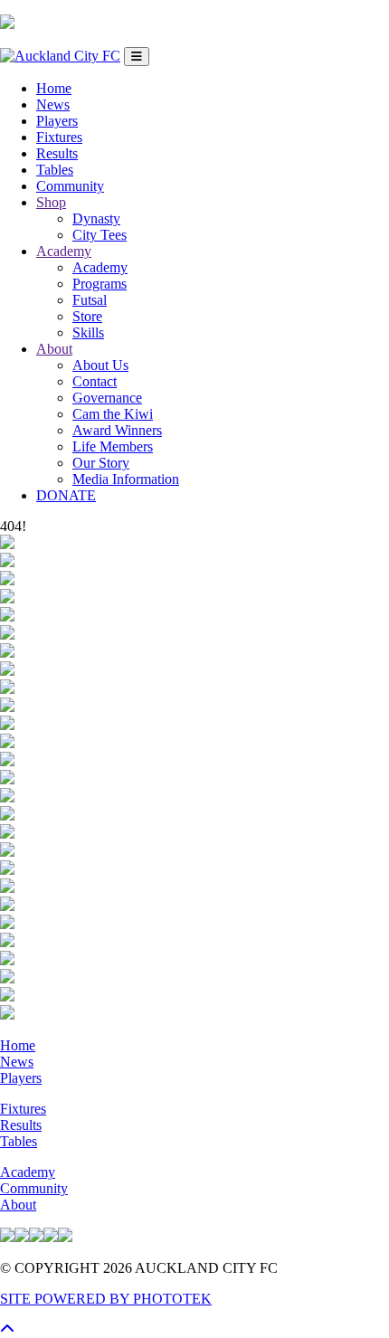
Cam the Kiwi (112, 414)
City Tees (99, 234)
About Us (100, 365)
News (53, 104)
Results (57, 153)
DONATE (66, 495)
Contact (94, 381)
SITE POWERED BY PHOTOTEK (106, 1298)
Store (87, 316)
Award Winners (117, 430)
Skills (88, 332)
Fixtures (59, 137)
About (54, 348)
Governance (107, 397)
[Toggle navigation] (136, 56)
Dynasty (96, 218)
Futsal (89, 300)
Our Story (100, 462)
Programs (99, 283)
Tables (54, 169)
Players (57, 120)
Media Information (125, 479)
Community (70, 186)
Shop (51, 202)
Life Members (112, 446)
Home (53, 88)
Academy (63, 251)
